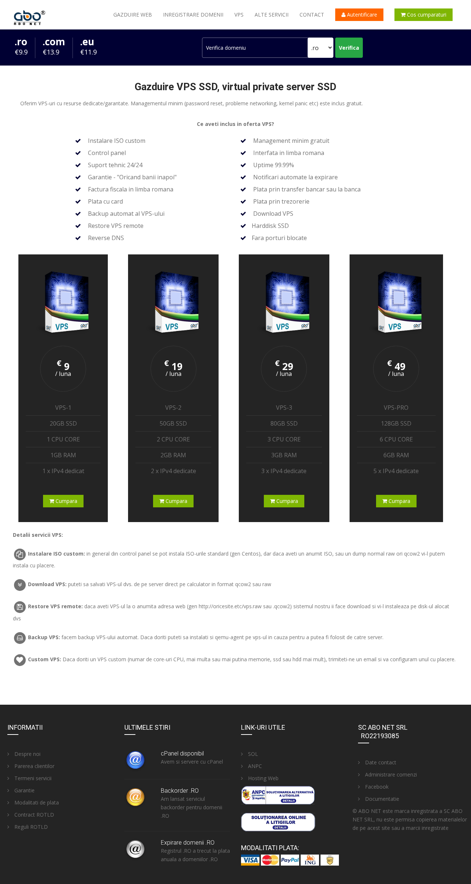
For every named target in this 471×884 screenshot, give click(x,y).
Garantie (24, 790)
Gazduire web (132, 14)
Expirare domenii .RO (188, 842)
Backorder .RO (180, 790)
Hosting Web (263, 778)
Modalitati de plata (36, 802)
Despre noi (26, 753)
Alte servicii (271, 14)
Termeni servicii (32, 778)
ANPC (254, 766)
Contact (312, 14)
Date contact (380, 762)
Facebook (376, 786)
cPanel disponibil (182, 753)
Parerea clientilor (33, 766)
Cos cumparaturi (426, 14)
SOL (252, 753)
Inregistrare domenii (193, 14)
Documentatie (381, 798)
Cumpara (65, 500)
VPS (239, 14)
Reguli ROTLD (30, 826)
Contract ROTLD (33, 814)
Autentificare (361, 14)
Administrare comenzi (390, 774)
